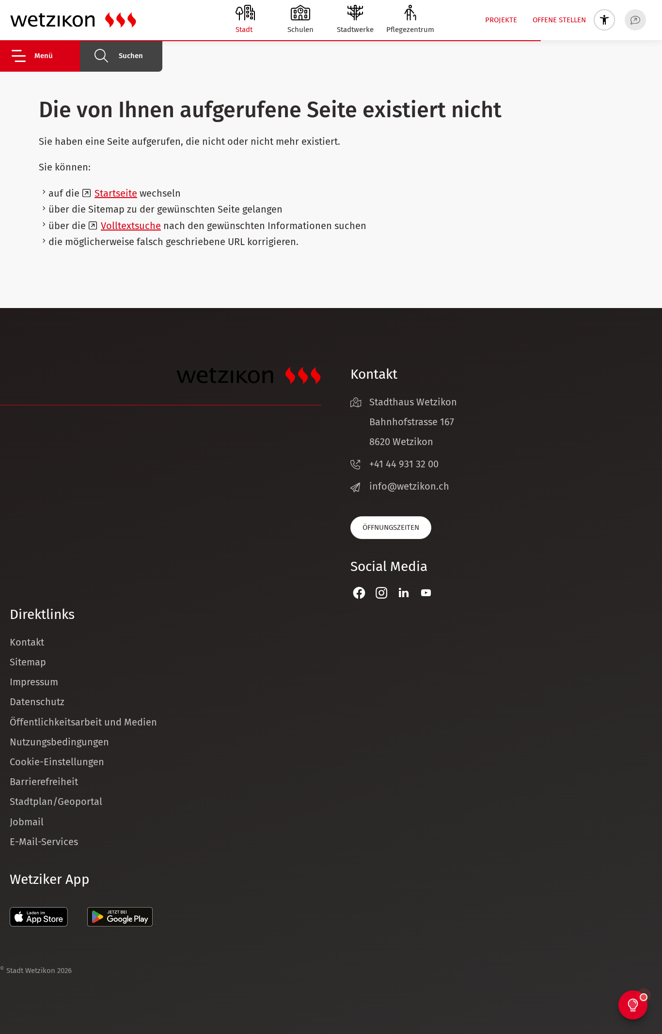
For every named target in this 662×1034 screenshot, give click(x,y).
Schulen (300, 29)
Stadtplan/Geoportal (56, 801)
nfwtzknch (410, 486)
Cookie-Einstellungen (57, 762)
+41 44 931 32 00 (404, 464)
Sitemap (28, 662)
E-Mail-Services (44, 842)
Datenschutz (37, 702)
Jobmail (27, 822)
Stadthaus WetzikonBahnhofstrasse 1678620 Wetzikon (413, 422)
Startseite (116, 193)
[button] (45, 56)
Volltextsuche (131, 225)
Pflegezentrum (410, 29)
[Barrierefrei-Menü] (604, 20)
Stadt (244, 29)
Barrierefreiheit (44, 781)
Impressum (34, 682)
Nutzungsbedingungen (59, 742)
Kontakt (27, 642)
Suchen (131, 55)
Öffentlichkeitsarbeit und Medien (83, 722)
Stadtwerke (355, 29)
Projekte (501, 19)
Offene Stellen (559, 19)
